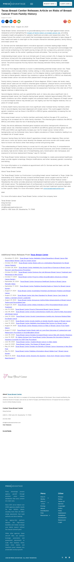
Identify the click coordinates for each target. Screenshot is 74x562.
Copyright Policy (61, 507)
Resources (44, 515)
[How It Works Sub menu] (48, 498)
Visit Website (7, 425)
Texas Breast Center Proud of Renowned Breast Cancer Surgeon (37, 309)
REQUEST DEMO (49, 3)
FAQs (60, 510)
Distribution (45, 510)
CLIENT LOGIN (65, 3)
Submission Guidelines (62, 514)
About (43, 508)
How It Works (43, 498)
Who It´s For (43, 502)
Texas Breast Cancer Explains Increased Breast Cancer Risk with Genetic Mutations (44, 335)
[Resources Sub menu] (49, 515)
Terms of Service (61, 502)
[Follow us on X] (62, 557)
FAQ (42, 513)
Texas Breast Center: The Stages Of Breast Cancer (33, 344)
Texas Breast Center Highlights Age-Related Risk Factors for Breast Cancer (41, 323)
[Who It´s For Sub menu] (48, 502)
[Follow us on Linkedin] (69, 557)
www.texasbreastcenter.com (53, 188)
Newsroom (62, 520)
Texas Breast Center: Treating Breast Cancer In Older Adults (36, 341)
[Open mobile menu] (31, 4)
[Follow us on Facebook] (66, 557)
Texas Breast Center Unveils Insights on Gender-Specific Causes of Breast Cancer (43, 321)
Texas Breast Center (39, 255)
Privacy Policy (60, 498)
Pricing (43, 506)
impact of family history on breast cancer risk (43, 33)
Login (60, 522)
